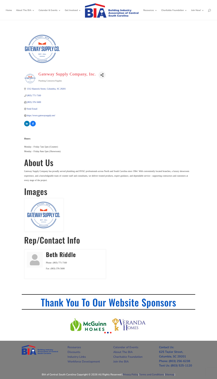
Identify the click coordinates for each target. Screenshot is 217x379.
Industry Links (77, 357)
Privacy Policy (130, 374)
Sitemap (169, 374)
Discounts (74, 352)
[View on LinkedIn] (27, 125)
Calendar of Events (125, 347)
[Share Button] (102, 75)
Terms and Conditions (151, 374)
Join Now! (196, 10)
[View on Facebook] (33, 125)
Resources (148, 10)
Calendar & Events (48, 10)
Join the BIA (121, 361)
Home (9, 10)
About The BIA (23, 10)
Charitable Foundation (172, 10)
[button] (105, 332)
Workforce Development (84, 361)
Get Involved (71, 10)
